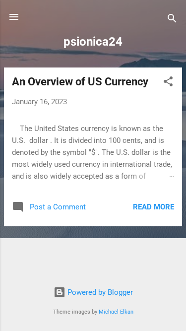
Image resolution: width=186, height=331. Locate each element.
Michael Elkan (116, 312)
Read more (153, 206)
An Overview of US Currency (80, 81)
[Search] (172, 20)
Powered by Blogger (99, 292)
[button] (168, 83)
